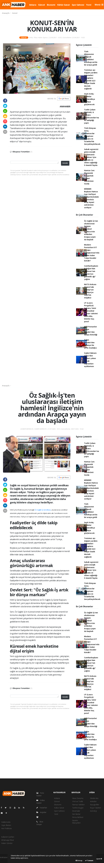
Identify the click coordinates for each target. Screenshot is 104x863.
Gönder (65, 163)
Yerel (88, 4)
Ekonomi (51, 4)
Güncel (41, 4)
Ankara (32, 4)
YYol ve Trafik (77, 801)
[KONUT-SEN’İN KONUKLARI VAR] (36, 68)
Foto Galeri (40, 794)
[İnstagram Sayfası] (11, 807)
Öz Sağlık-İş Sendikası (42, 510)
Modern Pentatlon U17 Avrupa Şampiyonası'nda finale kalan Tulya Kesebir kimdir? (91, 253)
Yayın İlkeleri (6, 825)
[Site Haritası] (3, 813)
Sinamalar (76, 811)
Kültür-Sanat (63, 4)
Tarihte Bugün (78, 808)
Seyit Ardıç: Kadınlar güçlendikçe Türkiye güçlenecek (89, 99)
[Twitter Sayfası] (6, 807)
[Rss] (24, 807)
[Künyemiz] (38, 817)
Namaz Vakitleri (78, 804)
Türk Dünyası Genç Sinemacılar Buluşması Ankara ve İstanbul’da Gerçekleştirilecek (92, 136)
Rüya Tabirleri (95, 808)
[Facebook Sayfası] (2, 807)
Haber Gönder (7, 843)
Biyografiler (94, 804)
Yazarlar (43, 807)
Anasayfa (6, 13)
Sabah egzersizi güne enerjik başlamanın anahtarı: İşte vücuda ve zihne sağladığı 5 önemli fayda (91, 157)
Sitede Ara (94, 798)
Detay (79, 860)
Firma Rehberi (77, 817)
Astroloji (93, 811)
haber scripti (5, 860)
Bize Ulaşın (39, 823)
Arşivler (43, 812)
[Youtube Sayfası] (16, 807)
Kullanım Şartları (7, 837)
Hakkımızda (5, 822)
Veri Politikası (6, 828)
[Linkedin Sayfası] (20, 807)
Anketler (93, 801)
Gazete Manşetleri (76, 821)
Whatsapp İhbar (7, 840)
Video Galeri (40, 801)
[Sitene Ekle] (7, 813)
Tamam (90, 860)
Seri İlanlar (76, 814)
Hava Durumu (77, 798)
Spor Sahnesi (78, 4)
